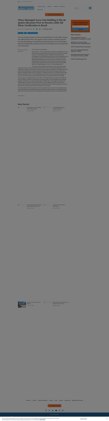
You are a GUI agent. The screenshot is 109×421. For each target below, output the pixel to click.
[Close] (107, 418)
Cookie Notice (42, 419)
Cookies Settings (83, 418)
